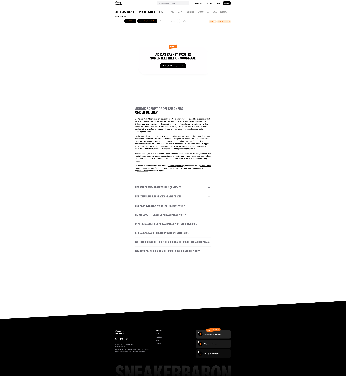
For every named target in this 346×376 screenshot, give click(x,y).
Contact (158, 343)
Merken (158, 334)
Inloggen (226, 3)
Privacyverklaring (120, 346)
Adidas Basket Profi (120, 16)
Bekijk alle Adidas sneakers (172, 66)
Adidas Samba (142, 171)
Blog (157, 340)
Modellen (159, 337)
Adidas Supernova (175, 166)
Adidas (212, 21)
